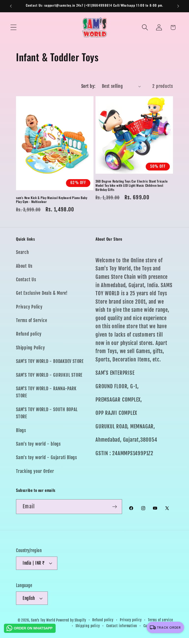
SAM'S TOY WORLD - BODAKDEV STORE (50, 361)
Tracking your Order (35, 471)
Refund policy (29, 334)
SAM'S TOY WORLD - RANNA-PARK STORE (46, 392)
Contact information (121, 626)
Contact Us (26, 279)
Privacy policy (131, 620)
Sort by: (88, 86)
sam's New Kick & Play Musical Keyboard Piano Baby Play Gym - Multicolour (51, 200)
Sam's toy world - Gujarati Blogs (46, 457)
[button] (13, 27)
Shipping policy (88, 626)
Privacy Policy (29, 307)
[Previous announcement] (10, 6)
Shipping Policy (30, 348)
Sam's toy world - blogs (38, 444)
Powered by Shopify (71, 620)
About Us (24, 266)
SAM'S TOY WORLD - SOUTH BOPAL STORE (47, 413)
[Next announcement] (178, 6)
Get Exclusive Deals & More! (42, 293)
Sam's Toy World (43, 620)
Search (22, 252)
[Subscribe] (115, 506)
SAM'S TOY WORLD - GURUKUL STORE (49, 375)
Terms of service (160, 620)
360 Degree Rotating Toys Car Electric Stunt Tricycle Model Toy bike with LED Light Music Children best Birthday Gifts (131, 185)
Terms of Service (31, 320)
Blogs (21, 430)
